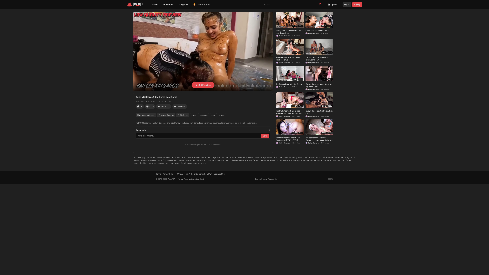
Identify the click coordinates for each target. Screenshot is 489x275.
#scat (194, 115)
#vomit (222, 115)
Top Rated (168, 4)
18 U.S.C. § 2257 (183, 174)
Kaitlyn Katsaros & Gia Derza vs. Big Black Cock (318, 85)
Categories (183, 4)
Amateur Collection (146, 115)
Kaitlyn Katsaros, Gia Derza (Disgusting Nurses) (316, 58)
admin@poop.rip (270, 179)
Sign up (357, 4)
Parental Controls (198, 174)
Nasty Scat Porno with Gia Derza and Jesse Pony (289, 31)
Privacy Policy (168, 174)
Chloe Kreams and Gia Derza (317, 30)
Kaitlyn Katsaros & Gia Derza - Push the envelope (288, 58)
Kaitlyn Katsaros (167, 115)
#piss (213, 115)
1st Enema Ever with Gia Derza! (289, 84)
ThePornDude (203, 4)
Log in (347, 4)
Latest (155, 4)
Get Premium (204, 85)
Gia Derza (183, 115)
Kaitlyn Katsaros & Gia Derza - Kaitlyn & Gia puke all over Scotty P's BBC (290, 112)
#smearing (203, 115)
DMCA (209, 174)
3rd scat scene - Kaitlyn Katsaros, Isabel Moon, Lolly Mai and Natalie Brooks (319, 139)
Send (265, 136)
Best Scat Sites (220, 174)
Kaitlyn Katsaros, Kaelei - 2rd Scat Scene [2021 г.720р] (288, 139)
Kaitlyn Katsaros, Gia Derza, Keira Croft (319, 112)
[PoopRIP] (135, 4)
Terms (158, 174)
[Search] (320, 4)
